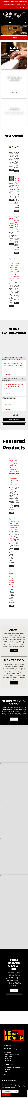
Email (5, 1070)
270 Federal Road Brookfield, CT (13, 1066)
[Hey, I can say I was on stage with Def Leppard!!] (14, 855)
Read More (7, 374)
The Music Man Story (11, 402)
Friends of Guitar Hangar (11, 1047)
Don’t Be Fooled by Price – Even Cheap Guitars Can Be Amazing (13, 365)
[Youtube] (23, 8)
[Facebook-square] (20, 8)
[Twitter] (18, 8)
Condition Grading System (11, 1053)
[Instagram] (26, 8)
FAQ (5, 1049)
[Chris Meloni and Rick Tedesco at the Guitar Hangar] (14, 743)
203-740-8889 (8, 1068)
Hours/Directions (9, 1059)
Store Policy (7, 1057)
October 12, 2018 (7, 369)
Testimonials (7, 1051)
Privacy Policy (8, 1055)
